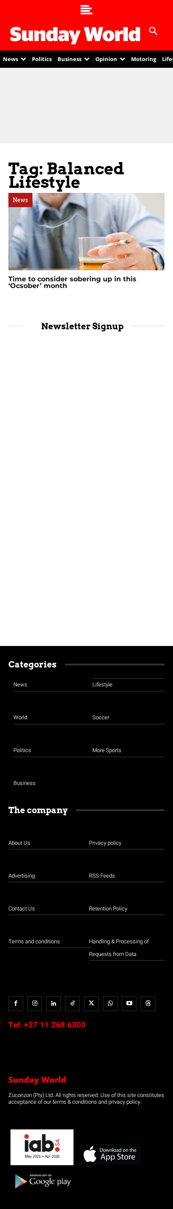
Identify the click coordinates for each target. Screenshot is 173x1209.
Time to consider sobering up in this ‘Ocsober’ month (72, 282)
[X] (91, 1003)
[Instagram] (34, 1003)
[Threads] (148, 1003)
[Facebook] (15, 1003)
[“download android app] (42, 1192)
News (20, 200)
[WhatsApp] (110, 1003)
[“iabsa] (42, 1165)
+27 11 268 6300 (55, 1025)
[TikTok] (72, 1003)
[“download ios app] (109, 1165)
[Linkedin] (53, 1003)
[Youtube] (129, 1003)
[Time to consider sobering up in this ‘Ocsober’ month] (86, 231)
